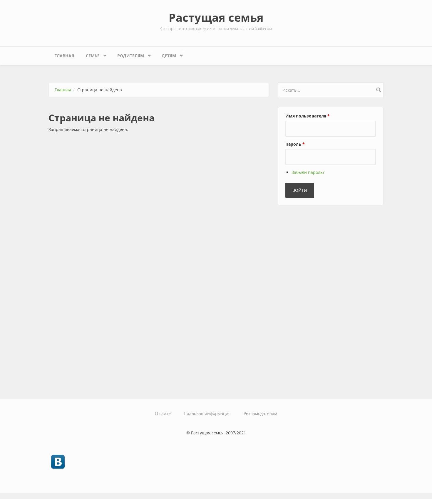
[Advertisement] (322, 299)
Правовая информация (207, 413)
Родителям (127, 54)
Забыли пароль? (308, 172)
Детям (166, 54)
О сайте (163, 413)
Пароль (295, 144)
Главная (64, 55)
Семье (90, 54)
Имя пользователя (307, 116)
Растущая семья (216, 17)
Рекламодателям (260, 413)
